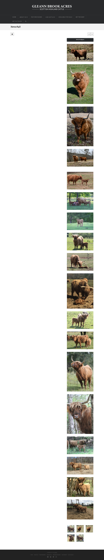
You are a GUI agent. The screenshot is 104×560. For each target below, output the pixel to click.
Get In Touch (71, 554)
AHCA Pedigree (80, 39)
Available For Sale (56, 554)
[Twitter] (50, 557)
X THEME (55, 552)
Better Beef (64, 554)
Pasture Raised (42, 554)
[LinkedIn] (53, 557)
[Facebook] (47, 557)
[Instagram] (56, 557)
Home (31, 554)
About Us (36, 554)
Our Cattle (49, 554)
